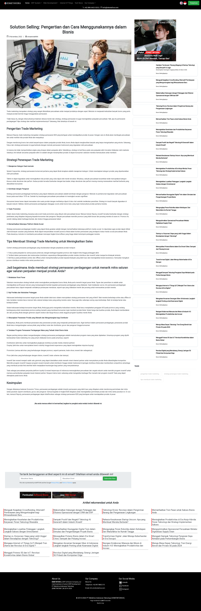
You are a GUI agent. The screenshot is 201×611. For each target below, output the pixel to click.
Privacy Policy (55, 482)
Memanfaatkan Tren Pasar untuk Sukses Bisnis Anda (173, 119)
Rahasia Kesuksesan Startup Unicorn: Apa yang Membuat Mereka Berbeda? (124, 520)
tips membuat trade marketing (151, 379)
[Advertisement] (68, 443)
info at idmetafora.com (97, 588)
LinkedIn (125, 582)
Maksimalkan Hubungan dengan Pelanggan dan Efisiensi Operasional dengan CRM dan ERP (174, 94)
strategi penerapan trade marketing (176, 374)
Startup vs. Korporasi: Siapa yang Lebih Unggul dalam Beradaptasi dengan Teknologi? (173, 235)
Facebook (125, 586)
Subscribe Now (109, 478)
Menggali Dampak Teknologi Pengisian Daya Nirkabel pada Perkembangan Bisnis (172, 537)
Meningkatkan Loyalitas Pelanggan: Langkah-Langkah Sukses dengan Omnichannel (173, 183)
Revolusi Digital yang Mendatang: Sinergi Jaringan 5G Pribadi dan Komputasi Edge (173, 352)
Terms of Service (67, 482)
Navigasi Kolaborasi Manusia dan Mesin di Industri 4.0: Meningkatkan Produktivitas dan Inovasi (173, 313)
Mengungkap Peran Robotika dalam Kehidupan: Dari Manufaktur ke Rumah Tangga (173, 209)
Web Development (50, 3)
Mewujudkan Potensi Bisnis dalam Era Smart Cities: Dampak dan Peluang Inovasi (73, 537)
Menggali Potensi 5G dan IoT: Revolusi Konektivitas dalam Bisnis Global (22, 553)
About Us (88, 582)
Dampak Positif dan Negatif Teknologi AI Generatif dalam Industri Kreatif (72, 520)
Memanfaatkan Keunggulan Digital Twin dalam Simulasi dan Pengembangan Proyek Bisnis (74, 530)
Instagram (125, 589)
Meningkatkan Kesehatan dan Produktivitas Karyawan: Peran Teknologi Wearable (24, 520)
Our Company (89, 3)
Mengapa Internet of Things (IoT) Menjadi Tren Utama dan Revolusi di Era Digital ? (25, 544)
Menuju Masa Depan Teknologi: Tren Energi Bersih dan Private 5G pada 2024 (171, 544)
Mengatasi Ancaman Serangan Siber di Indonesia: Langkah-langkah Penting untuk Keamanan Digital (175, 300)
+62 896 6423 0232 (91, 8)
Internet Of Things (66, 3)
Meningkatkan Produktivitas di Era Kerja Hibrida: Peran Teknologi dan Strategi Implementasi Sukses (174, 170)
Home (27, 3)
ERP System (35, 3)
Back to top (100, 603)
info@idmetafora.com (110, 8)
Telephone (194, 3)
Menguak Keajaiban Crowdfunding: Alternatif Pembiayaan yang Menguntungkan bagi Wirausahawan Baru (175, 81)
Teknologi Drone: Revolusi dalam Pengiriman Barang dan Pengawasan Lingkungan (123, 511)
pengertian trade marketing (150, 374)
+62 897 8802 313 (99, 585)
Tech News (79, 3)
